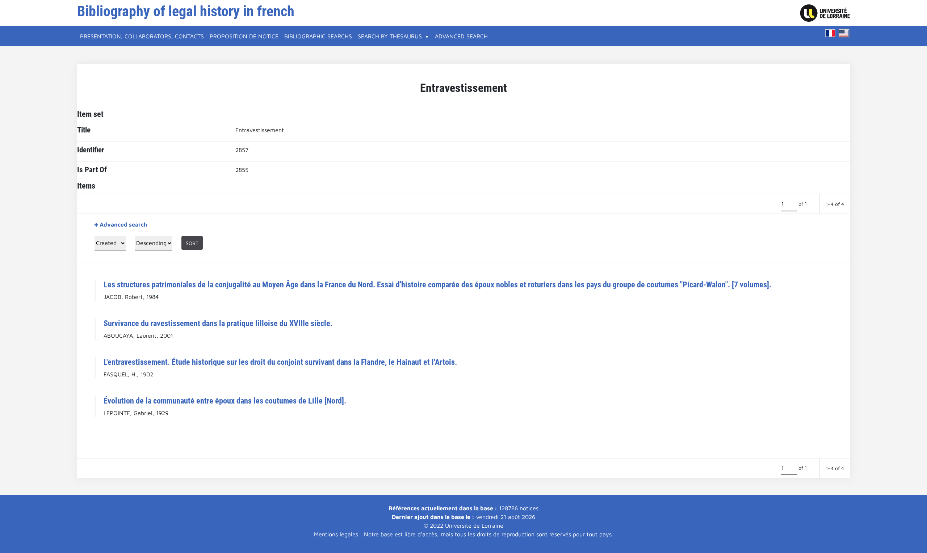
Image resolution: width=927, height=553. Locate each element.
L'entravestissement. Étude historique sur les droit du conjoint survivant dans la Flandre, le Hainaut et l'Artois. (280, 362)
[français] (830, 33)
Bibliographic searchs (318, 36)
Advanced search (461, 36)
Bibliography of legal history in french (185, 11)
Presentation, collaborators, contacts (142, 36)
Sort (192, 243)
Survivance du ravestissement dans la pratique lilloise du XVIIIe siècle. (218, 323)
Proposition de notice (244, 36)
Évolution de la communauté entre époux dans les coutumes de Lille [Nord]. (225, 400)
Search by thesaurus (390, 36)
